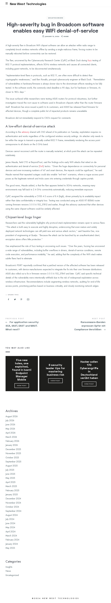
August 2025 (12, 465)
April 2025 (10, 482)
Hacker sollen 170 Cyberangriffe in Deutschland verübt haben (89, 369)
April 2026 (10, 432)
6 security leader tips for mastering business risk (55, 369)
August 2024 (12, 515)
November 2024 (13, 502)
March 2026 (11, 437)
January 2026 (12, 445)
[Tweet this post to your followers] (15, 299)
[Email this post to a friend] (28, 299)
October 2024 (12, 506)
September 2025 (13, 461)
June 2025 (10, 473)
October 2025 (12, 457)
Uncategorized (55, 18)
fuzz (90, 60)
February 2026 (12, 441)
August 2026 (12, 416)
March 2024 (11, 535)
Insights (9, 566)
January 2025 (12, 494)
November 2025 (13, 453)
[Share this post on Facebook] (9, 299)
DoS (41, 166)
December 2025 (13, 449)
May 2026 (10, 428)
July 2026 (10, 420)
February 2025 (12, 490)
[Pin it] (21, 299)
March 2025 (11, 486)
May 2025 (10, 478)
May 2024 (10, 527)
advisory (25, 132)
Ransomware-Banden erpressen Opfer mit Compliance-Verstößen (80, 324)
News (8, 571)
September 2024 (13, 511)
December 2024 (13, 498)
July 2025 (10, 469)
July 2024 (10, 519)
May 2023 (10, 548)
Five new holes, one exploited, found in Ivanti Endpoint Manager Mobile (21, 369)
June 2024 (10, 523)
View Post (22, 385)
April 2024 (10, 531)
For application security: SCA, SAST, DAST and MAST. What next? (31, 324)
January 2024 (12, 543)
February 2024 (12, 539)
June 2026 (10, 424)
